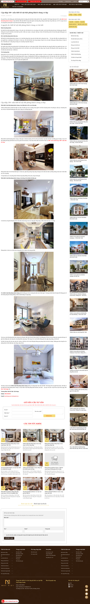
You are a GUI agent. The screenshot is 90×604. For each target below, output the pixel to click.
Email (26, 528)
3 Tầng (75, 14)
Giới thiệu (61, 1)
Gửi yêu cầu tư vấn (21, 1)
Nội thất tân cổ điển (19, 553)
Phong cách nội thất (75, 48)
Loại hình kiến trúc (75, 42)
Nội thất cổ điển (19, 552)
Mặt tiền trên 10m (73, 26)
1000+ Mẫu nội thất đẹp (44, 4)
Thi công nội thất (34, 554)
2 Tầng (70, 14)
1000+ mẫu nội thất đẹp (53, 140)
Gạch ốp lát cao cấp (49, 552)
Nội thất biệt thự (19, 555)
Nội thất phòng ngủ (19, 560)
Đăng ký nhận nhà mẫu (35, 1)
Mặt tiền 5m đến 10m (82, 24)
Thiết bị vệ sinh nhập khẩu (51, 555)
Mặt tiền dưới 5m (72, 24)
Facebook (71, 584)
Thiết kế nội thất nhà (75, 51)
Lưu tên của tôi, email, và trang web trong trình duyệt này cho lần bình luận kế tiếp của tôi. (27, 535)
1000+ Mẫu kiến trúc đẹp (28, 4)
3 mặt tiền (82, 21)
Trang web (47, 528)
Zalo (71, 583)
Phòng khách (18, 557)
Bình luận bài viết (27, 504)
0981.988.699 (10, 1)
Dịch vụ (17, 4)
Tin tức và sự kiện (17, 6)
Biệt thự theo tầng (74, 35)
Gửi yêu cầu (49, 415)
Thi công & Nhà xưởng (75, 4)
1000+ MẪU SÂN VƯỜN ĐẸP (60, 4)
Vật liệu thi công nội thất (76, 57)
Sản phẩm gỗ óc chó (49, 557)
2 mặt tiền (77, 21)
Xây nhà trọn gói (34, 552)
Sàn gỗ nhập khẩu (49, 553)
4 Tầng (79, 14)
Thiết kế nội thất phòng (76, 54)
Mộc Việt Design (4, 389)
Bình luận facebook (40, 504)
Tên (5, 528)
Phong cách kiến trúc (75, 45)
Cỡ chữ (62, 15)
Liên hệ (75, 1)
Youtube (71, 586)
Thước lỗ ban (68, 1)
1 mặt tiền (71, 21)
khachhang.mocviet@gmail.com (11, 396)
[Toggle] (88, 36)
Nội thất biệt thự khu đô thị (76, 38)
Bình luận (6, 517)
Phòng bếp (18, 558)
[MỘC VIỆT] (5, 5)
